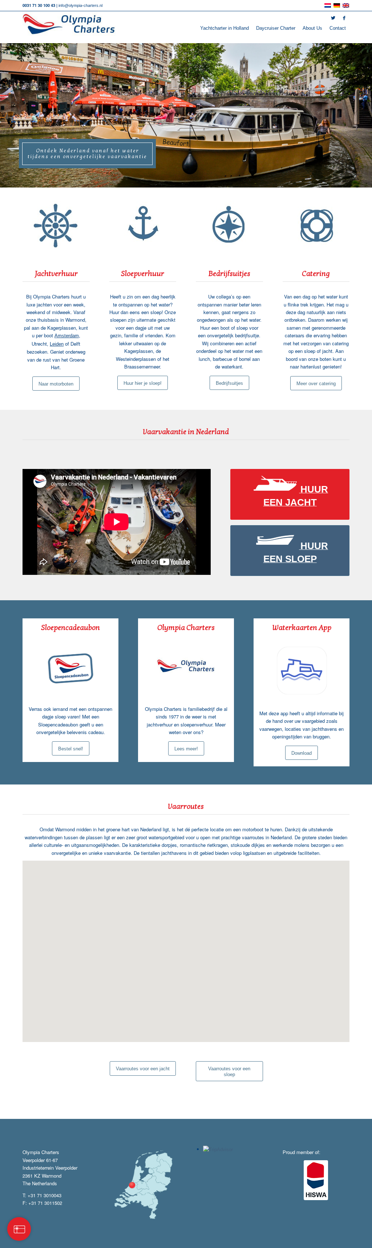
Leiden (57, 344)
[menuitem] (224, 28)
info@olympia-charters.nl (80, 5)
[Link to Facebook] (344, 18)
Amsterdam (66, 335)
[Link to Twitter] (333, 18)
